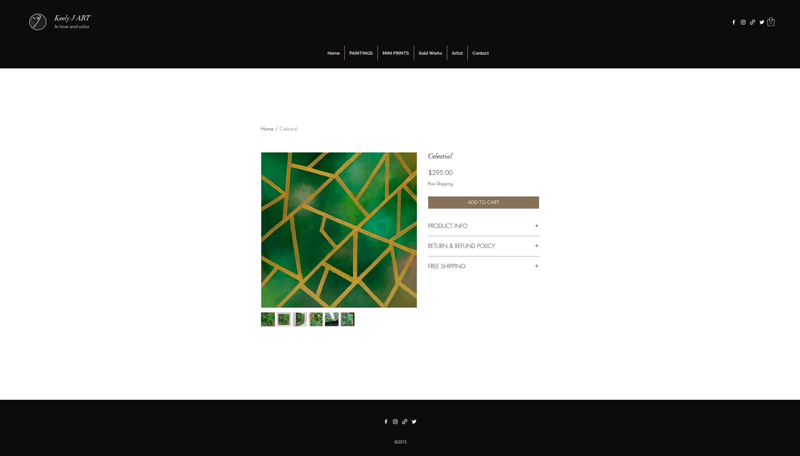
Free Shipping (440, 183)
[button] (771, 21)
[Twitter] (762, 22)
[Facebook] (734, 22)
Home (267, 128)
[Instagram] (743, 22)
